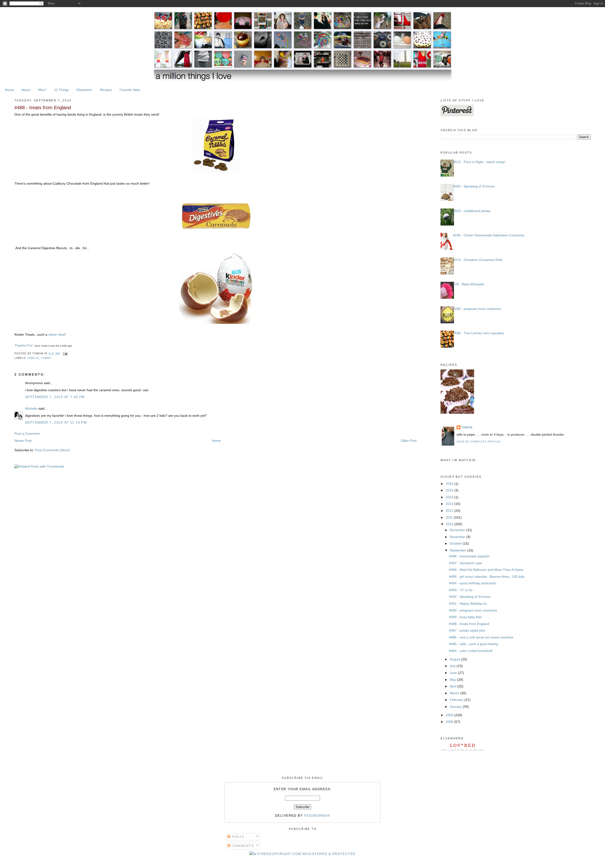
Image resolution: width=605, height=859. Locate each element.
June (454, 673)
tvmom (466, 427)
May (453, 679)
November (458, 537)
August (455, 659)
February (457, 700)
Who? (42, 90)
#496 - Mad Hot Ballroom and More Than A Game (486, 570)
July (453, 666)
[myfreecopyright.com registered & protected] (302, 854)
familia (33, 357)
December (458, 530)
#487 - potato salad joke (467, 630)
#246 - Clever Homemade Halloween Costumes (488, 235)
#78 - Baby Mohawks (468, 284)
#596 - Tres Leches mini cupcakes (478, 333)
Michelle (31, 408)
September (458, 550)
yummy (46, 357)
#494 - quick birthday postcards (472, 583)
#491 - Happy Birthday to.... (469, 603)
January (456, 706)
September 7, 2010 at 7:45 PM (55, 397)
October (456, 543)
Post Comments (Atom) (52, 450)
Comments (242, 846)
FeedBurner (317, 815)
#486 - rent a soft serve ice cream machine (481, 637)
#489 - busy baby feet (465, 617)
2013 (450, 504)
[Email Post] (64, 353)
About (26, 90)
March (455, 693)
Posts (237, 837)
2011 (450, 517)
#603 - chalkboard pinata (471, 211)
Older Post (409, 441)
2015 (450, 490)
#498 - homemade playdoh (469, 556)
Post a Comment (26, 433)
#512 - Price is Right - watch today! (479, 162)
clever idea (56, 334)
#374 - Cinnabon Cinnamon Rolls (478, 260)
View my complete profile (479, 441)
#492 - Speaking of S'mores (474, 186)
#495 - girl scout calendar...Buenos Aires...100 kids (487, 576)
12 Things (61, 90)
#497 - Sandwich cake (465, 563)
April (453, 686)
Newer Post (23, 441)
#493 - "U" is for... (462, 590)
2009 (450, 715)
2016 (450, 484)
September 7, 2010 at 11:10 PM (56, 422)
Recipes (106, 90)
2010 (450, 524)
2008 (450, 722)
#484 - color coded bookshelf (471, 651)
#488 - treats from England (42, 107)
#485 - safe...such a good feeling (473, 644)
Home (9, 90)
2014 (450, 497)
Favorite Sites (130, 90)
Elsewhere (84, 90)
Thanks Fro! (23, 345)
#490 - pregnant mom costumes (477, 309)
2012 (450, 510)
